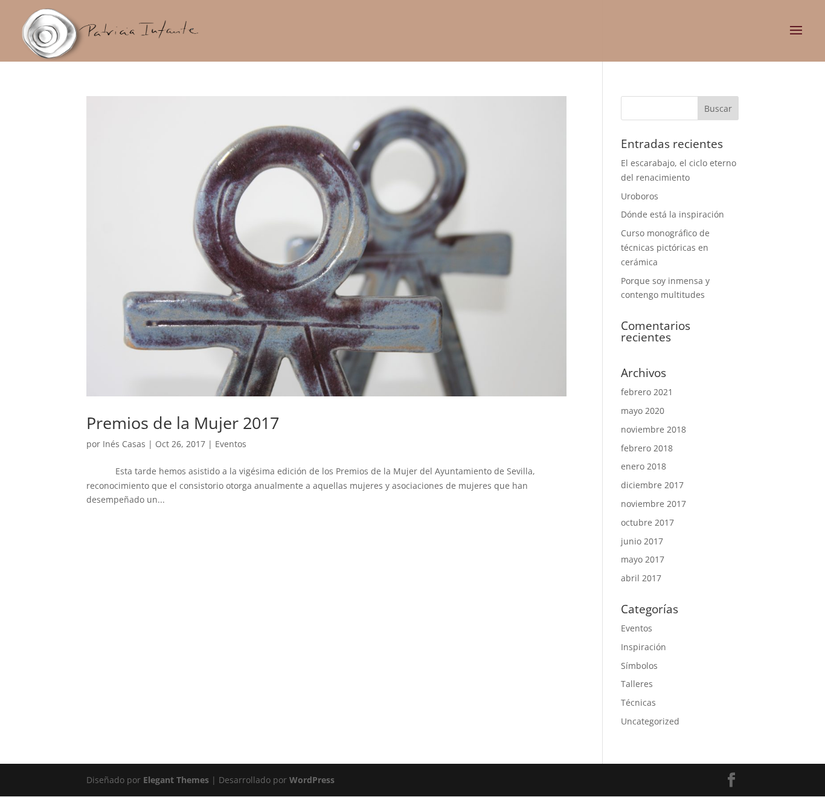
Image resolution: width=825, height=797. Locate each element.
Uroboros (639, 196)
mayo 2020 (642, 410)
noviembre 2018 (653, 429)
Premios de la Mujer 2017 (182, 422)
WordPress (312, 780)
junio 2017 (642, 541)
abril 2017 (641, 578)
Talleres (637, 683)
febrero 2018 (647, 448)
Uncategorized (650, 721)
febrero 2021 (647, 392)
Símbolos (639, 665)
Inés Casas (124, 444)
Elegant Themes (176, 780)
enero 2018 (643, 466)
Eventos (230, 444)
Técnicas (638, 702)
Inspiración (643, 647)
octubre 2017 (647, 522)
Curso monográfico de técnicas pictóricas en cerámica (665, 247)
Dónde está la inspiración (672, 214)
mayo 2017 (642, 559)
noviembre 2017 (653, 503)
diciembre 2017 (652, 485)
